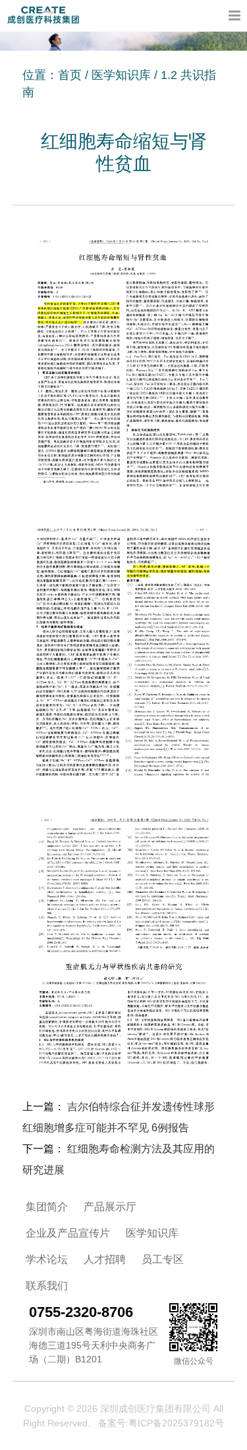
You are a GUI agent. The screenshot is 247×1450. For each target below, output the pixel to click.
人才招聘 (105, 1259)
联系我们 (47, 1285)
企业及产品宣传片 (68, 1233)
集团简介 (47, 1206)
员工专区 (163, 1259)
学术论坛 (47, 1259)
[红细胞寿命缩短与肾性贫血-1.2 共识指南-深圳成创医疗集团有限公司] (43, 15)
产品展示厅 (110, 1206)
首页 (70, 75)
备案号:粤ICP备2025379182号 (161, 1423)
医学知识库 (121, 75)
